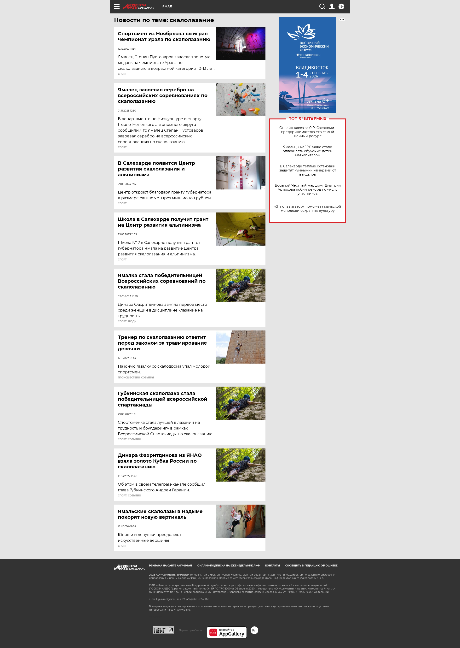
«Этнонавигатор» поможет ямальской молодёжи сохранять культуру (307, 209)
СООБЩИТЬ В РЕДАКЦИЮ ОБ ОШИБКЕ (311, 565)
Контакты (272, 565)
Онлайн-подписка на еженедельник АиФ (228, 565)
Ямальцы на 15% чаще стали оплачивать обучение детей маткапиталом (308, 151)
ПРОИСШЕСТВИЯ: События (136, 378)
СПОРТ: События (129, 439)
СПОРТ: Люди (127, 321)
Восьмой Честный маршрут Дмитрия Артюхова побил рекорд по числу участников (308, 189)
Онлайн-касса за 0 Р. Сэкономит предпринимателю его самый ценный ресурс (307, 132)
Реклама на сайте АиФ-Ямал (170, 565)
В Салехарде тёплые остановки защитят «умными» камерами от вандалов (307, 170)
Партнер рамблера (190, 630)
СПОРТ (122, 74)
